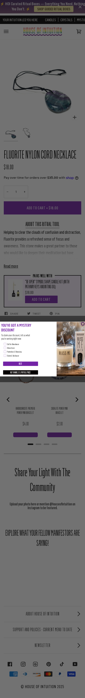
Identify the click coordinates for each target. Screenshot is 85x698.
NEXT (20, 363)
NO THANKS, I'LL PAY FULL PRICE (20, 372)
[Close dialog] (82, 324)
